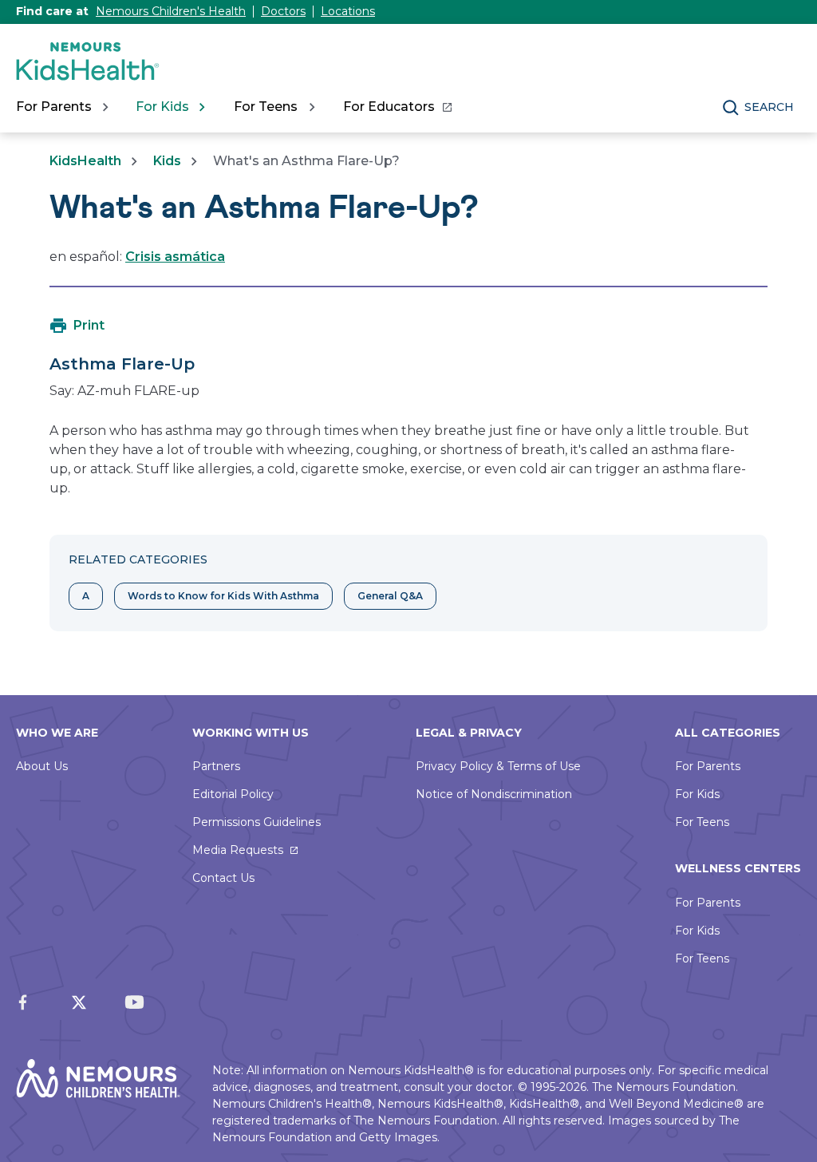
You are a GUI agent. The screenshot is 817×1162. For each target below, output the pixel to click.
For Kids (697, 794)
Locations (348, 11)
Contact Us (223, 878)
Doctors (283, 11)
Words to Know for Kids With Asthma (223, 596)
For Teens (702, 822)
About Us (42, 766)
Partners (216, 766)
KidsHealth (85, 160)
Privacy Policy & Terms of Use (498, 766)
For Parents (707, 766)
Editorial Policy (233, 794)
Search (769, 107)
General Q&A (390, 596)
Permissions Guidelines (256, 822)
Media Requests (237, 850)
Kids (167, 160)
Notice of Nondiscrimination (494, 794)
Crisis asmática (175, 256)
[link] (397, 107)
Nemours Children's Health (171, 11)
